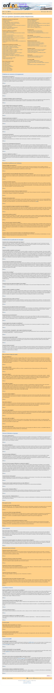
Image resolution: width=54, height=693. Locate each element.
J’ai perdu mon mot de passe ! (7, 26)
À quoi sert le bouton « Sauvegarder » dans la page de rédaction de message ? (13, 56)
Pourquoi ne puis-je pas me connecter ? (9, 24)
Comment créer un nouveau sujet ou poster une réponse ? (12, 45)
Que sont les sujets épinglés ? (7, 68)
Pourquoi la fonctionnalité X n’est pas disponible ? (35, 61)
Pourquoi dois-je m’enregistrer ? (8, 20)
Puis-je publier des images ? (7, 65)
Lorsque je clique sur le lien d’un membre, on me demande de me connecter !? (14, 41)
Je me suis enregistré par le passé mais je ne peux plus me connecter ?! (14, 25)
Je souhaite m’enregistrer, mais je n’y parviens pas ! (11, 22)
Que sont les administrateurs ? (32, 20)
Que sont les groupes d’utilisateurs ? (33, 22)
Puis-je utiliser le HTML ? (6, 63)
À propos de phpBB (6, 644)
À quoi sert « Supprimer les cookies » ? (9, 28)
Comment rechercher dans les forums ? (33, 41)
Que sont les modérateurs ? (31, 21)
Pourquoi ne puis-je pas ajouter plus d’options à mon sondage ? (13, 49)
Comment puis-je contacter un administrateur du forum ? (36, 64)
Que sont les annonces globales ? (8, 66)
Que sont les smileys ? (6, 64)
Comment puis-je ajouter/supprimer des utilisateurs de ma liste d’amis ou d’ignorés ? (39, 38)
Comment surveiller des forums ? (32, 51)
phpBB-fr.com (29, 681)
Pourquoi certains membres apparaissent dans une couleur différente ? (38, 25)
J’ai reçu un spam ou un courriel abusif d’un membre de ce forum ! (38, 32)
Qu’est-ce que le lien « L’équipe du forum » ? (34, 27)
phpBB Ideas (7, 651)
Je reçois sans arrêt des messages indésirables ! (35, 31)
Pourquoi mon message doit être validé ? (9, 57)
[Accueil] (10, 5)
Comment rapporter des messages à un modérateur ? (11, 54)
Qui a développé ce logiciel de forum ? (33, 60)
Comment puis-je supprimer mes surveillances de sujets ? (36, 52)
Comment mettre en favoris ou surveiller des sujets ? (35, 50)
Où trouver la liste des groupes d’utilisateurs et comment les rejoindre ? (38, 23)
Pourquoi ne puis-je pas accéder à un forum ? (10, 51)
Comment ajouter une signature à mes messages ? (11, 47)
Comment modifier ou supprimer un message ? (10, 46)
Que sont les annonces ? (7, 67)
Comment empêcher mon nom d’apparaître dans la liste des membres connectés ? (14, 33)
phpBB (37, 201)
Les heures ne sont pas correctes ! (8, 34)
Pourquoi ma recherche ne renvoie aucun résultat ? (35, 42)
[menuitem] (9, 11)
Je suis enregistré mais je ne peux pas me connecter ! (11, 23)
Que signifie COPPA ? (6, 21)
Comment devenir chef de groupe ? (33, 24)
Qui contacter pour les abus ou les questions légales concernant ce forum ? (38, 63)
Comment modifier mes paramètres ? (8, 31)
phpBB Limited (31, 642)
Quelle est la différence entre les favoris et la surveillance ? (36, 49)
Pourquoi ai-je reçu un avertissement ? (9, 53)
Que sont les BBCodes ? (6, 62)
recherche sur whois (21, 658)
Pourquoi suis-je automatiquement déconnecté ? (10, 27)
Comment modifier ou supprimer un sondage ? (10, 50)
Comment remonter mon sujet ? (8, 58)
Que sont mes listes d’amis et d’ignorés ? (34, 36)
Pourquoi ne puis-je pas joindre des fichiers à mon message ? (12, 52)
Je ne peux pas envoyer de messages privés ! (34, 30)
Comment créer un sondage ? (7, 48)
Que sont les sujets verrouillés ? (8, 69)
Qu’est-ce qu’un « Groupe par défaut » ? (33, 26)
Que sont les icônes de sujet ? (7, 70)
